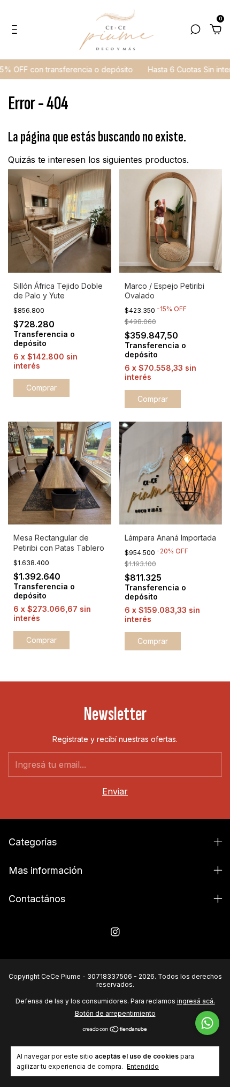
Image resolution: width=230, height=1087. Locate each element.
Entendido (143, 1066)
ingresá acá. (196, 1001)
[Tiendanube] (115, 1029)
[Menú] (16, 30)
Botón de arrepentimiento (115, 1013)
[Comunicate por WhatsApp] (207, 1023)
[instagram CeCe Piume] (115, 932)
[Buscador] (195, 30)
